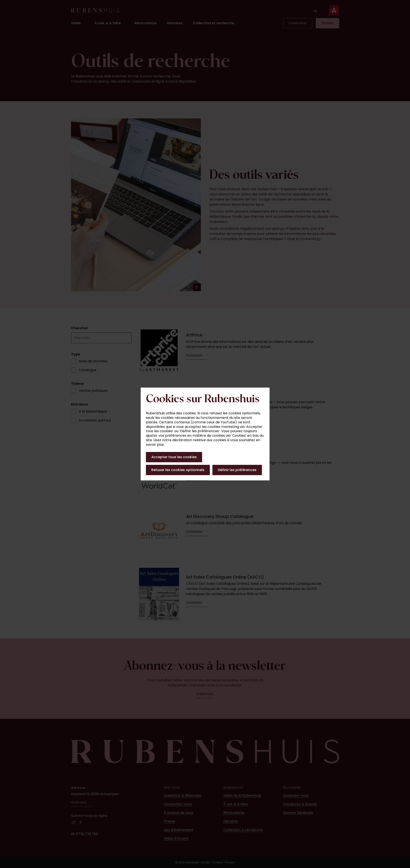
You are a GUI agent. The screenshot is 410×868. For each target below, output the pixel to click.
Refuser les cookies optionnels (177, 469)
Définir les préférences (237, 469)
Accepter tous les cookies (174, 457)
